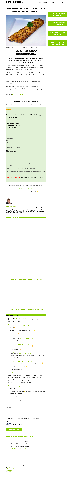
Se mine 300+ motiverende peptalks (20, 441)
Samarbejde (10, 470)
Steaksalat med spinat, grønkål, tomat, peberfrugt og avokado (25, 279)
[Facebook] (7, 214)
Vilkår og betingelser (12, 467)
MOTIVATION (52, 2)
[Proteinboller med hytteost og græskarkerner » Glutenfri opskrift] (26, 234)
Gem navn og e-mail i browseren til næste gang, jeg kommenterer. (23, 418)
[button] (65, 2)
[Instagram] (9, 214)
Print (8, 109)
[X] (13, 214)
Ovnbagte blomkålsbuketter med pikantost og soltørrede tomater (25, 309)
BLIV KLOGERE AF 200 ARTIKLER (57, 33)
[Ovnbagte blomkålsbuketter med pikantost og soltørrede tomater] (26, 294)
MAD (40, 2)
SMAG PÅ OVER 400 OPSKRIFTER (58, 14)
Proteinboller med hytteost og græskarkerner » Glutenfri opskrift (25, 249)
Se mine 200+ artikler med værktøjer (20, 443)
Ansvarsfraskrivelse (12, 466)
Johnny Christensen (10, 205)
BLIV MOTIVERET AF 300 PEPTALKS (58, 24)
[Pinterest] (11, 214)
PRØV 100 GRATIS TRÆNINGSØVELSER (58, 43)
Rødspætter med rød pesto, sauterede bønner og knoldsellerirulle (28, 95)
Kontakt (9, 471)
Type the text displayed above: (19, 424)
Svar (9, 324)
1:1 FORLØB (60, 2)
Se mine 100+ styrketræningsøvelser (20, 446)
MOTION (45, 2)
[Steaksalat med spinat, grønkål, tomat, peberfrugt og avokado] (26, 264)
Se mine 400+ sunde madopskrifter (20, 439)
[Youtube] (15, 214)
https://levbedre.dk (11, 206)
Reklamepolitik (11, 469)
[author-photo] (9, 203)
